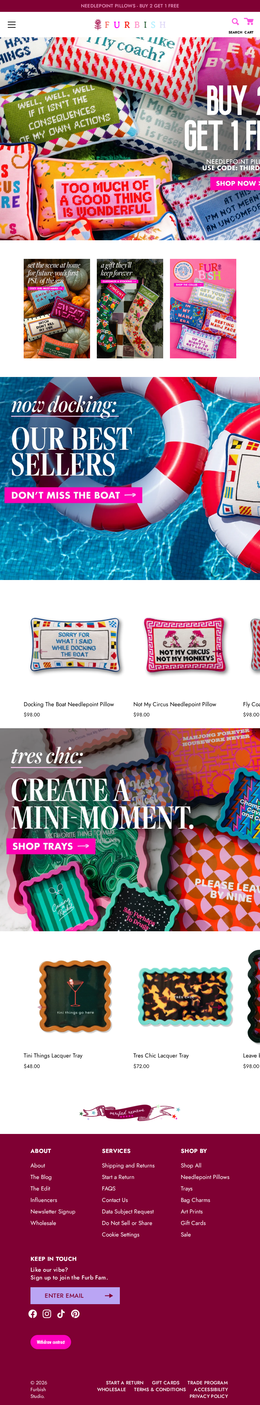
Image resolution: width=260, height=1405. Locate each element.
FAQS (108, 1188)
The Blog (41, 1177)
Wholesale (43, 1223)
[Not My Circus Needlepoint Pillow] (184, 645)
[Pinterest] (75, 1313)
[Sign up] (109, 1295)
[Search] (235, 21)
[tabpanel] (130, 138)
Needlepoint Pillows (205, 1177)
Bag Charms (195, 1200)
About (37, 1165)
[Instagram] (47, 1313)
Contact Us (115, 1200)
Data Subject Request (128, 1211)
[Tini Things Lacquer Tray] (75, 996)
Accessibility (211, 1389)
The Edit (40, 1188)
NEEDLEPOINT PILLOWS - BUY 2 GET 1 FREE (130, 6)
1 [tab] (129, 372)
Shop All (191, 1165)
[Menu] (11, 24)
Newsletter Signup (52, 1211)
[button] (42, 651)
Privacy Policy (209, 1396)
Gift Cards (193, 1223)
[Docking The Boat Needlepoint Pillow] (75, 645)
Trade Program (208, 1382)
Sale (186, 1234)
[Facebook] (32, 1313)
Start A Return (125, 1382)
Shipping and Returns (128, 1165)
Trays (187, 1188)
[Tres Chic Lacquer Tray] (184, 996)
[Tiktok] (61, 1313)
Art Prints (192, 1211)
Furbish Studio (38, 1393)
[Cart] (249, 21)
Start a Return (118, 1177)
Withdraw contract (51, 1342)
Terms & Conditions (160, 1389)
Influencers (43, 1200)
